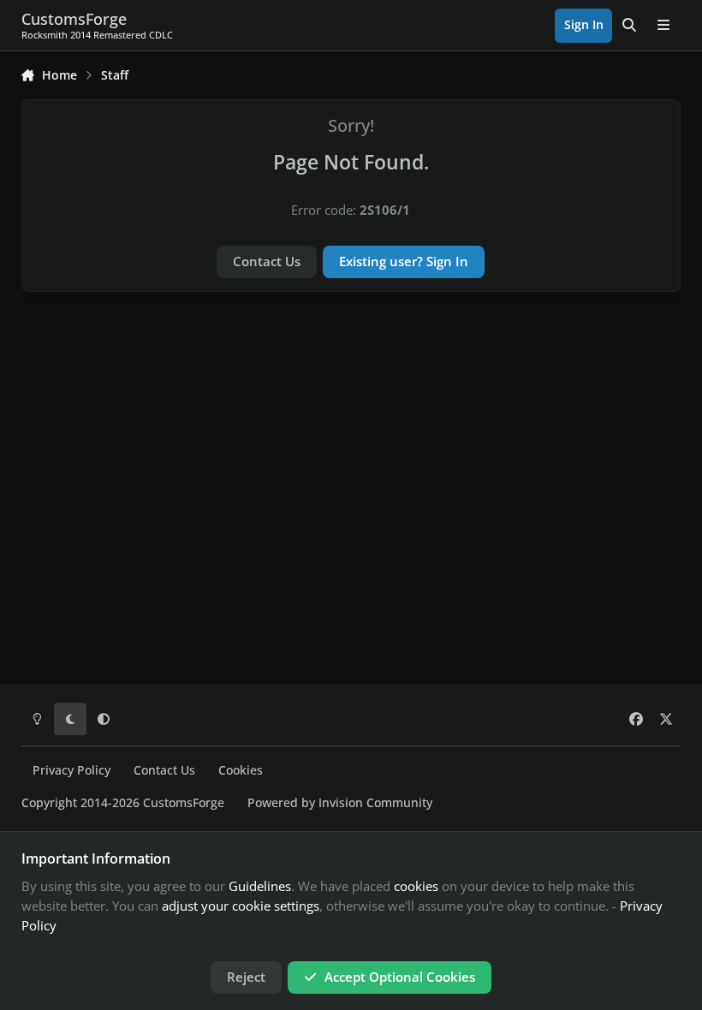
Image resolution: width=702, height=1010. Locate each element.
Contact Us (266, 261)
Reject (246, 976)
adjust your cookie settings (240, 905)
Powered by (339, 803)
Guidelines (260, 885)
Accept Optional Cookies (399, 976)
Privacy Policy (71, 770)
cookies (416, 885)
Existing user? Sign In (403, 261)
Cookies (240, 770)
